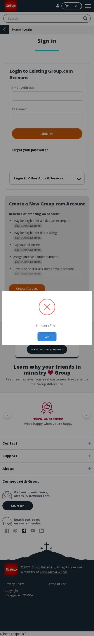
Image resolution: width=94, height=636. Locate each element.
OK (47, 336)
